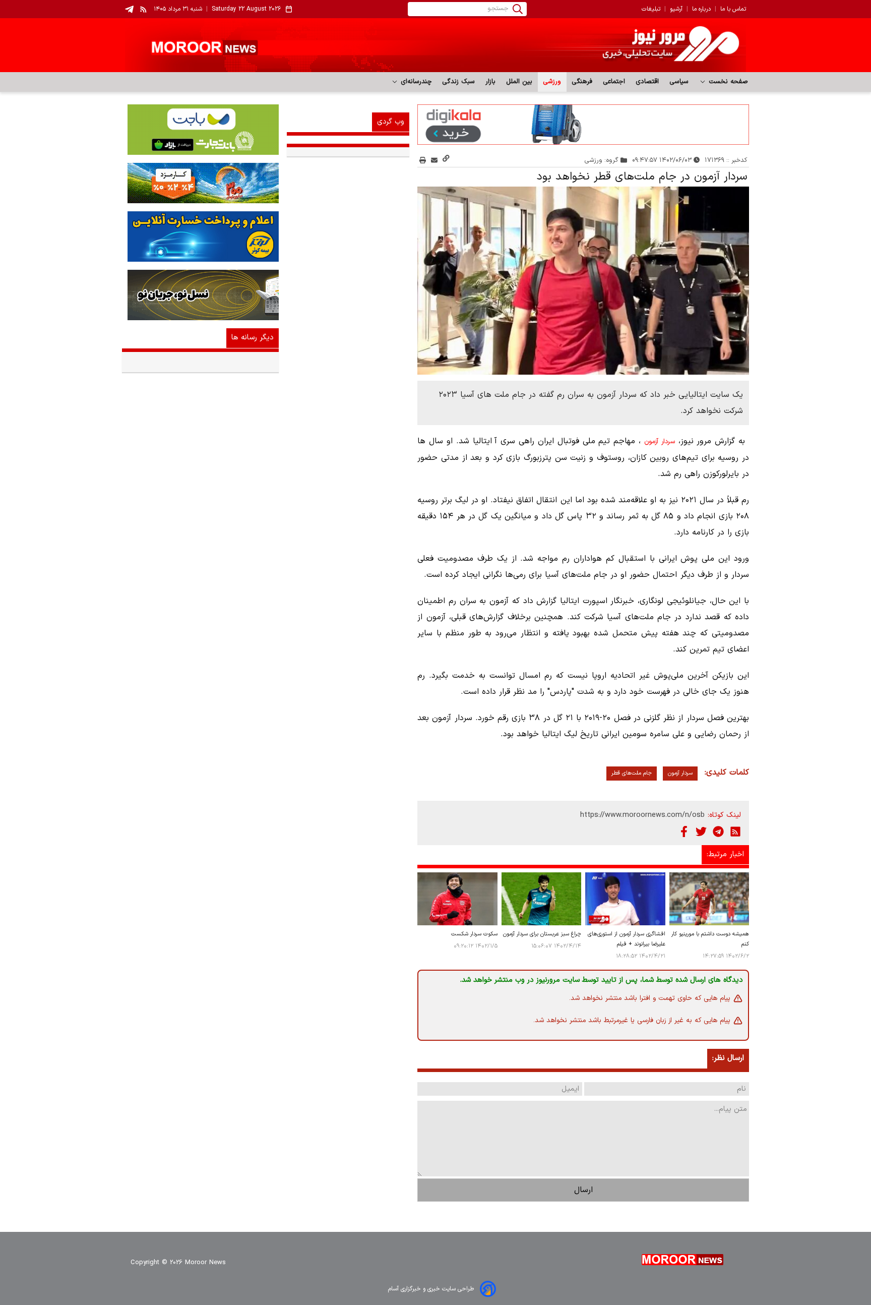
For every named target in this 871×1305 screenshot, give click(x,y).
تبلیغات (651, 9)
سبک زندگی (458, 82)
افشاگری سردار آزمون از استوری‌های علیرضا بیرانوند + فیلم (626, 939)
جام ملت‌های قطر (631, 773)
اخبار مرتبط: (725, 854)
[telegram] (129, 9)
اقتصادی (647, 82)
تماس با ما (733, 9)
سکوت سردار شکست (474, 934)
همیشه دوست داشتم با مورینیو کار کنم (710, 939)
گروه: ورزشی (601, 160)
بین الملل (519, 82)
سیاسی (679, 82)
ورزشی (552, 82)
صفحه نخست (727, 82)
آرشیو (676, 9)
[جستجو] (518, 9)
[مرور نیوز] (435, 45)
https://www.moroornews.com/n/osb (642, 815)
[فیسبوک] (684, 831)
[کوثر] (200, 236)
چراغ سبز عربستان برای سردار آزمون (542, 934)
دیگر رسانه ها (252, 337)
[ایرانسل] (200, 295)
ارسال (583, 1190)
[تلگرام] (718, 831)
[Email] (434, 160)
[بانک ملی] (200, 183)
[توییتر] (701, 831)
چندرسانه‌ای (415, 82)
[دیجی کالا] (583, 124)
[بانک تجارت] (200, 129)
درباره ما (701, 9)
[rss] (144, 9)
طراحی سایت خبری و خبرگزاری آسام (431, 1289)
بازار (490, 82)
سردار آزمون (659, 442)
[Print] (422, 160)
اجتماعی (614, 82)
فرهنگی (582, 82)
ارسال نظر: (728, 1058)
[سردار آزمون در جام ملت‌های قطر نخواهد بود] (583, 281)
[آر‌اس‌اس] (735, 831)
